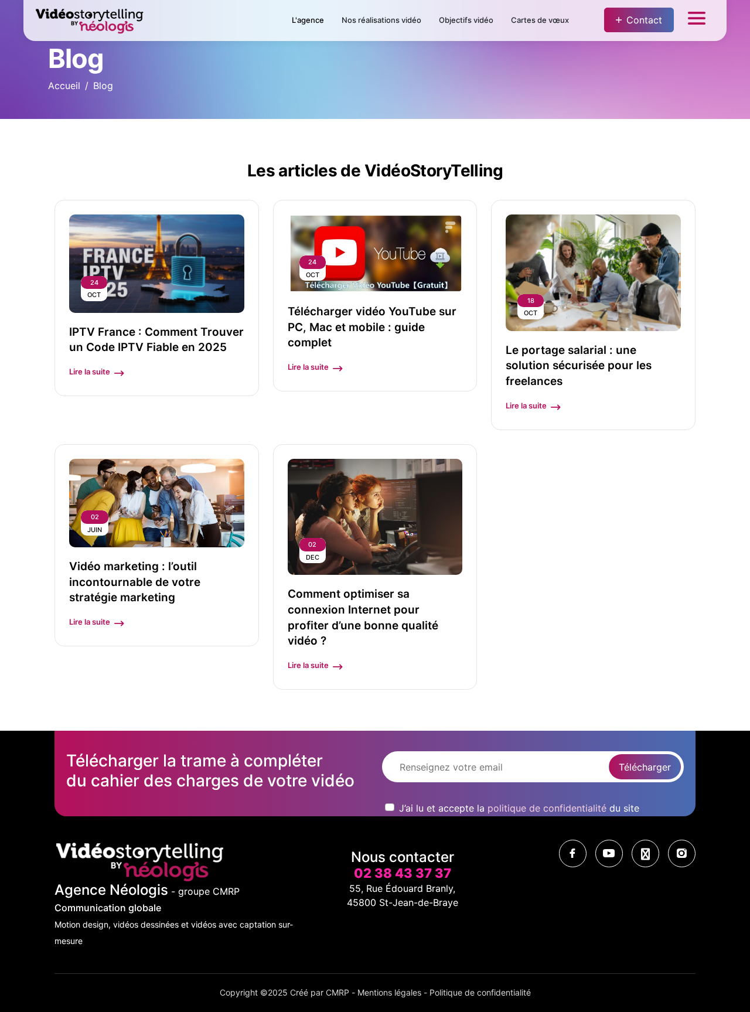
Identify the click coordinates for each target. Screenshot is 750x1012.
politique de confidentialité (547, 808)
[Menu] (697, 21)
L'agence (308, 20)
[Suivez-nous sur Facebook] (573, 853)
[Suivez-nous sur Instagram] (682, 853)
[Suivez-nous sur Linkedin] (645, 853)
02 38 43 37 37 (402, 873)
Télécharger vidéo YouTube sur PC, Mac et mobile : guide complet (372, 327)
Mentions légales (389, 992)
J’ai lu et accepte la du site (519, 808)
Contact (644, 20)
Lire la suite (89, 371)
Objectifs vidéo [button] (466, 20)
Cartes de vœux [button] (540, 20)
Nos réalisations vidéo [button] (381, 20)
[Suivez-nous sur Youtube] (609, 853)
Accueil (64, 85)
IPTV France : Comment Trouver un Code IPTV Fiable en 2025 (156, 340)
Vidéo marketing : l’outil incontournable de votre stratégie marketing (134, 582)
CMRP (337, 992)
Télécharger (645, 767)
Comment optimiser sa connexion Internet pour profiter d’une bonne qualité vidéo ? (363, 617)
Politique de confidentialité (480, 992)
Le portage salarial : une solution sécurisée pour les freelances (579, 365)
